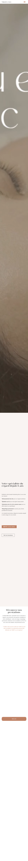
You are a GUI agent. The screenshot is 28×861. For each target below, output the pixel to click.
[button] (24, 1)
